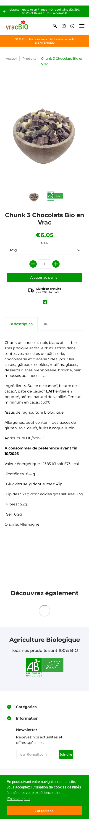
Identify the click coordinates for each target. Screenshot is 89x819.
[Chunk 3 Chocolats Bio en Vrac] (34, 196)
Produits (29, 58)
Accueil (12, 58)
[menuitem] (55, 26)
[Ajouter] (56, 264)
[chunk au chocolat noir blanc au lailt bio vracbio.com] (55, 196)
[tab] (21, 324)
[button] (4, 11)
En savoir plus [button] (18, 799)
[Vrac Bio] (17, 26)
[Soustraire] (33, 264)
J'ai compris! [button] (45, 811)
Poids (44, 243)
